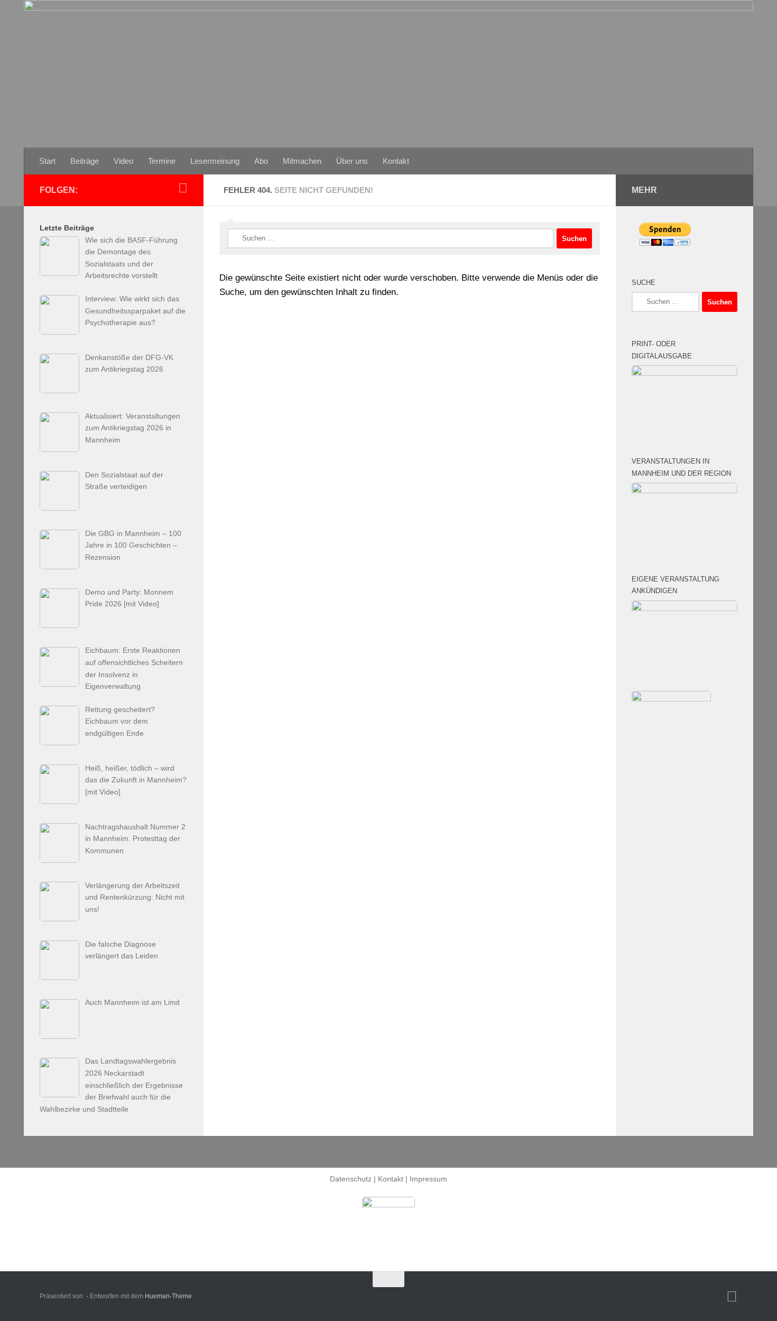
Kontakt (396, 160)
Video (123, 160)
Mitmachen (302, 160)
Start (47, 160)
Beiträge (84, 160)
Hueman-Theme (168, 1296)
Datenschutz (351, 1179)
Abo (261, 160)
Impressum (428, 1179)
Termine (161, 160)
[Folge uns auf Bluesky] (183, 188)
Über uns (352, 160)
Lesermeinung (214, 160)
